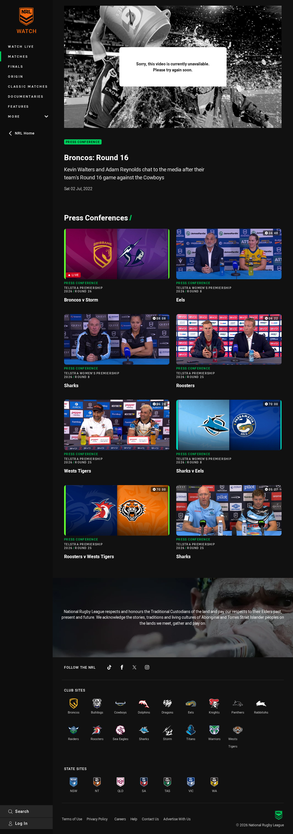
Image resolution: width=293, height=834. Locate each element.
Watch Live (21, 46)
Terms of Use (72, 819)
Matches (18, 56)
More (14, 116)
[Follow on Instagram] (147, 667)
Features (18, 106)
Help (133, 819)
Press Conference (83, 142)
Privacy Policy (97, 819)
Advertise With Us (177, 819)
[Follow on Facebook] (122, 667)
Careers (120, 819)
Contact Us (150, 819)
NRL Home (25, 133)
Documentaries (26, 96)
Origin (15, 76)
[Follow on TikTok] (109, 667)
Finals (15, 66)
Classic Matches (28, 86)
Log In (21, 823)
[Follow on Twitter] (134, 667)
